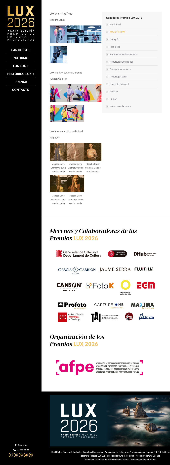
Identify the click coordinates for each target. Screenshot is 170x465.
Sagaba (98, 459)
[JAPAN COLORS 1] (58, 93)
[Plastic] (58, 152)
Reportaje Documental (121, 61)
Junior (113, 99)
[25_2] (75, 34)
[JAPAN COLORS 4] (58, 113)
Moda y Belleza (117, 32)
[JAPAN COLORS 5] (75, 113)
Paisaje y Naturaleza (120, 69)
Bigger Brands (149, 459)
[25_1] (58, 34)
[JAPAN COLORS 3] (92, 93)
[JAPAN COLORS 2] (75, 93)
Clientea (125, 459)
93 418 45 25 (160, 452)
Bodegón (114, 39)
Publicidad (115, 24)
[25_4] (58, 54)
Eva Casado (154, 456)
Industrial (115, 47)
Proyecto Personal (119, 84)
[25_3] (92, 34)
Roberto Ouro (117, 456)
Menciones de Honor (120, 106)
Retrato (114, 91)
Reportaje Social (118, 76)
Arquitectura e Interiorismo (123, 54)
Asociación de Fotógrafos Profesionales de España (129, 452)
